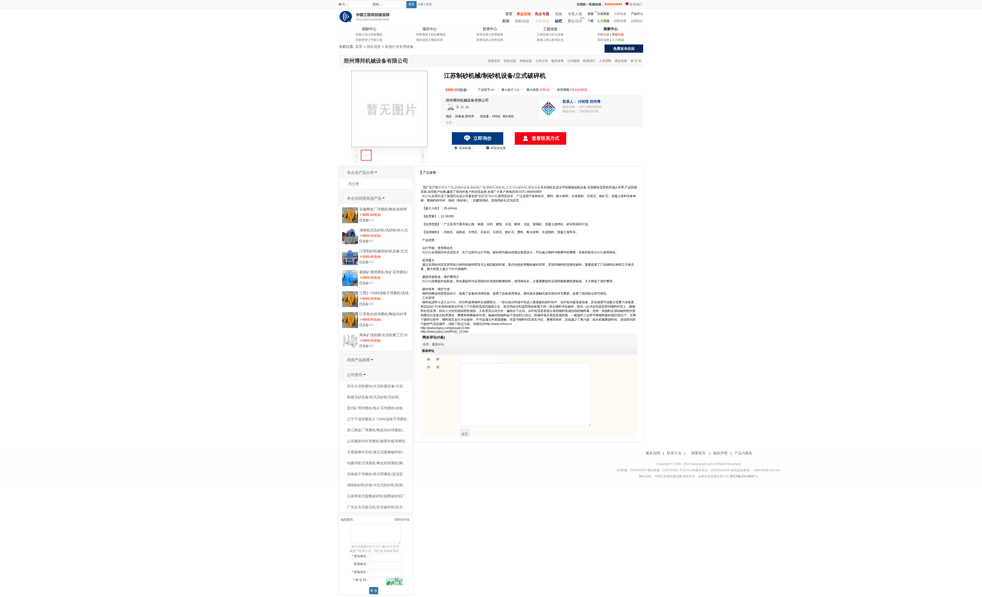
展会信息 (621, 61)
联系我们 (636, 4)
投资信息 (482, 34)
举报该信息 (496, 148)
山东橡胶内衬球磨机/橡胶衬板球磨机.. (377, 441)
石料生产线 (446, 187)
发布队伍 (557, 40)
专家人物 (575, 14)
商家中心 (611, 29)
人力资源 (618, 40)
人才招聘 (605, 61)
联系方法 (674, 453)
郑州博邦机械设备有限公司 (467, 100)
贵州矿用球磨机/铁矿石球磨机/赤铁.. (376, 408)
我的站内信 (402, 519)
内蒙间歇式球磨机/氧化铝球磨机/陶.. (376, 463)
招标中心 (369, 29)
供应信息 (603, 40)
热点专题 (542, 14)
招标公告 (362, 34)
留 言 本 (636, 61)
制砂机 (426, 252)
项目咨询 (437, 40)
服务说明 (653, 453)
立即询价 (482, 138)
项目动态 (422, 40)
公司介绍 (541, 61)
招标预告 (376, 34)
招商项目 (422, 34)
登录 (429, 4)
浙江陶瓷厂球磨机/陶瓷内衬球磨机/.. (376, 430)
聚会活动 (575, 21)
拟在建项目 (438, 34)
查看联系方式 (545, 138)
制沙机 (426, 196)
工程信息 (542, 21)
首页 (358, 46)
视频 (558, 14)
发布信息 (497, 40)
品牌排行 (637, 21)
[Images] (389, 109)
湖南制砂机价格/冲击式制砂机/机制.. (376, 485)
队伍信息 (557, 34)
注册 (420, 4)
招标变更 (362, 40)
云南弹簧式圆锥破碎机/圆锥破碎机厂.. (377, 496)
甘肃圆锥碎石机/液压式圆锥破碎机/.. (376, 452)
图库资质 (557, 61)
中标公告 (376, 40)
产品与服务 (743, 453)
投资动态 (482, 40)
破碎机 (493, 196)
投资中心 (490, 29)
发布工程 (543, 40)
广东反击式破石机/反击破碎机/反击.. (376, 507)
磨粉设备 (534, 187)
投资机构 (497, 34)
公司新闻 (573, 61)
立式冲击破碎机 (516, 187)
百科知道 (620, 14)
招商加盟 (620, 21)
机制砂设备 (462, 187)
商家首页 (494, 61)
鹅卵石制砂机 (496, 187)
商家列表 (618, 34)
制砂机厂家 (478, 187)
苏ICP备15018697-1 (743, 476)
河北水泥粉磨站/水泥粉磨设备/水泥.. (376, 386)
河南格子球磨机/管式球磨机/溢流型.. (376, 474)
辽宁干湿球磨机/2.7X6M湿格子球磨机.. (378, 419)
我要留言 (698, 453)
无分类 (353, 184)
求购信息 (603, 34)
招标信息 (522, 21)
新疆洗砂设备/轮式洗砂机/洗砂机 (373, 397)
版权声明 (720, 453)
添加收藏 (462, 148)
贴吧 (558, 21)
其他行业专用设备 (399, 46)
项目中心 (429, 29)
